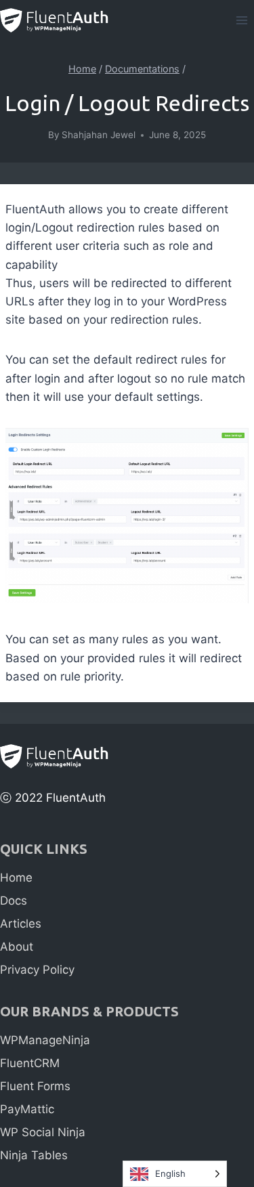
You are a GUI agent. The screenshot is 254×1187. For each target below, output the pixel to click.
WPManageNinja (45, 1040)
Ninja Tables (34, 1155)
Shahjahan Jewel (98, 134)
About (16, 946)
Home (16, 877)
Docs (13, 900)
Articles (20, 923)
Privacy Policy (37, 969)
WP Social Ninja (42, 1132)
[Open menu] (241, 19)
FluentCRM (30, 1063)
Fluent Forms (35, 1086)
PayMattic (27, 1109)
